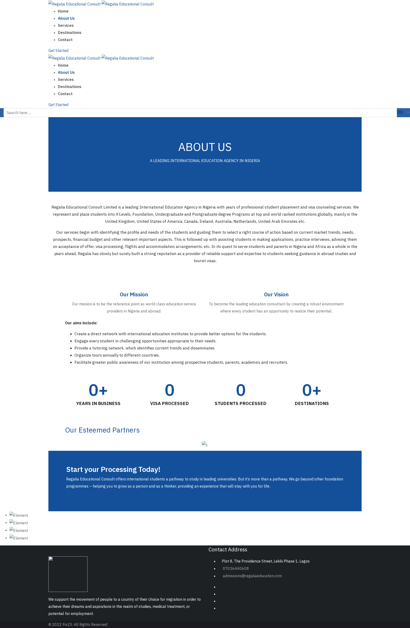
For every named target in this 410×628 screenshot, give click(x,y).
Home (63, 11)
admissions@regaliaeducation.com (252, 575)
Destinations (69, 32)
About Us (66, 18)
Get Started (58, 50)
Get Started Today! (82, 493)
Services (66, 25)
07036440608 (236, 568)
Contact (65, 39)
